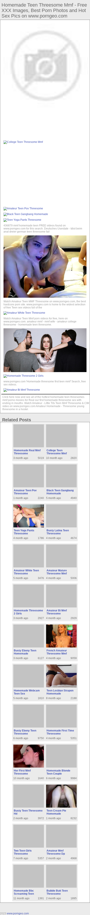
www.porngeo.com (18, 913)
